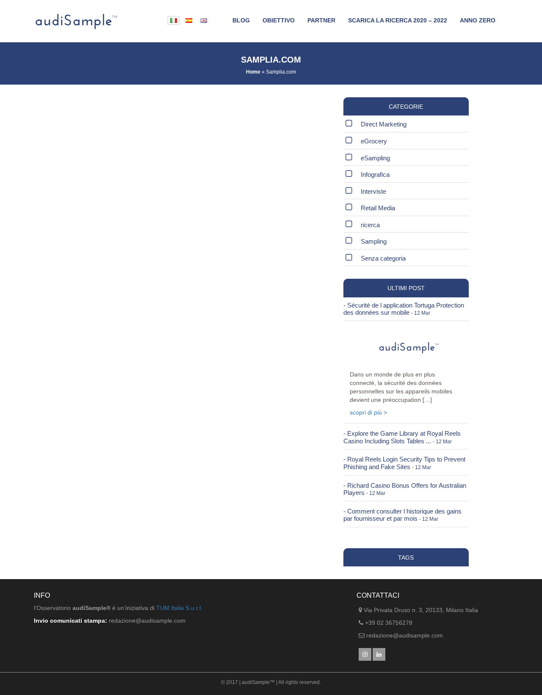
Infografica (375, 174)
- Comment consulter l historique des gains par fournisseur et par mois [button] (402, 515)
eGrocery (374, 141)
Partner (321, 20)
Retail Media (378, 208)
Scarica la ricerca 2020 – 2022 (397, 20)
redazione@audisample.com (404, 635)
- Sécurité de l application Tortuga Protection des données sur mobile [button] (403, 309)
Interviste (373, 191)
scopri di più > (368, 412)
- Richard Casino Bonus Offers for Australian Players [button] (404, 489)
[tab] (406, 309)
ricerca (370, 224)
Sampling (374, 241)
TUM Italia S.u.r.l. (179, 607)
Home (253, 72)
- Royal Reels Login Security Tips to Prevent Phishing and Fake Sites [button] (404, 463)
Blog (241, 20)
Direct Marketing (383, 124)
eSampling (375, 158)
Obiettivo (279, 20)
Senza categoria (383, 258)
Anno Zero (477, 20)
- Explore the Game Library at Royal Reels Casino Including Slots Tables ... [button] (402, 437)
